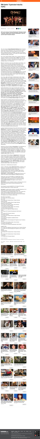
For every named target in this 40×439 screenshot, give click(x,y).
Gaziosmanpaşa (7, 179)
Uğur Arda (17, 71)
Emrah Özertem (12, 92)
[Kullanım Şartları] (13, 437)
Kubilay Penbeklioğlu (5, 161)
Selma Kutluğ (3, 107)
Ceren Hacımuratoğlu (8, 108)
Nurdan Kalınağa (14, 107)
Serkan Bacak (9, 93)
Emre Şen (3, 92)
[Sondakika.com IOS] (37, 431)
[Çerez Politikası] (28, 437)
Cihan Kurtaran (4, 93)
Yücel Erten (18, 104)
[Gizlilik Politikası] (17, 437)
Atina (2, 136)
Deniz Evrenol (20, 108)
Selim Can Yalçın (16, 160)
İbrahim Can (14, 85)
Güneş (8, 124)
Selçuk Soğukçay (11, 141)
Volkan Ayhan (17, 91)
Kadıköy (2, 153)
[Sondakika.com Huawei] (37, 435)
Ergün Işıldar (3, 149)
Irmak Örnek (5, 141)
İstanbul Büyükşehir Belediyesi (14, 49)
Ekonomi (22, 431)
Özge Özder (3, 85)
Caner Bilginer (8, 84)
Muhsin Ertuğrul (16, 97)
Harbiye (10, 97)
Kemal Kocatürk (15, 131)
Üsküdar (2, 83)
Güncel (16, 431)
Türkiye (17, 57)
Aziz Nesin (3, 189)
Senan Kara (8, 106)
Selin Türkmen (3, 95)
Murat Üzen (15, 93)
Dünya (19, 431)
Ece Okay (11, 173)
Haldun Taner (6, 153)
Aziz (23, 121)
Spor (24, 431)
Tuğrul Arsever (19, 92)
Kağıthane (20, 143)
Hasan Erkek (3, 173)
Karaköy (12, 150)
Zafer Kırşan (11, 91)
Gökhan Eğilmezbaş (12, 140)
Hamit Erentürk (20, 93)
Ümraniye (18, 72)
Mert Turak (3, 106)
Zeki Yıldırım (8, 123)
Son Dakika (12, 431)
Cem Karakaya (14, 84)
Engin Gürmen (11, 121)
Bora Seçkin (3, 82)
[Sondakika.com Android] (37, 433)
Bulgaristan (16, 155)
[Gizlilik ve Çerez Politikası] (23, 437)
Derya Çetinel (18, 94)
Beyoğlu (18, 150)
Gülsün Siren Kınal (15, 166)
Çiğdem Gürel (15, 95)
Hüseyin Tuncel (23, 91)
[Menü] (1, 1)
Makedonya (3, 129)
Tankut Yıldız (6, 91)
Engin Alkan (18, 90)
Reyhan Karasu (9, 95)
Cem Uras (6, 122)
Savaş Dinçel (15, 146)
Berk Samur (12, 110)
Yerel (30, 431)
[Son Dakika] (20, 1)
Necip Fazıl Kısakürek (18, 112)
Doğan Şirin (6, 110)
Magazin (27, 431)
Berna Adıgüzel (4, 94)
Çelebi (21, 85)
